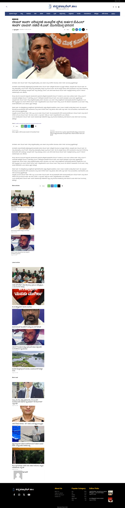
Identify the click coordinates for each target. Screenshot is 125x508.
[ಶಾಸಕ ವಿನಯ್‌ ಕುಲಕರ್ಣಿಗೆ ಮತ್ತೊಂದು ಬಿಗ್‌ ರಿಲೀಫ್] (22, 221)
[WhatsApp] (73, 29)
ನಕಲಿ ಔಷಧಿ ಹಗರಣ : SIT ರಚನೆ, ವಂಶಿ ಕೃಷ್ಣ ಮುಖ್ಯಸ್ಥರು (27, 424)
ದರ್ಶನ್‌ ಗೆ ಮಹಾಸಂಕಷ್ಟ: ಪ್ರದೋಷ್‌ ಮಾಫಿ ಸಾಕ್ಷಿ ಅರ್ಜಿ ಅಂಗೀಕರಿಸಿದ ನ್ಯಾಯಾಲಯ (27, 348)
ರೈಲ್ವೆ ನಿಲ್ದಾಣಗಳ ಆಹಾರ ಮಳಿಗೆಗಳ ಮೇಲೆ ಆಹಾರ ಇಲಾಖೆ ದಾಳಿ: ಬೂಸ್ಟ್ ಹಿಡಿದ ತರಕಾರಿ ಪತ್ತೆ (27, 444)
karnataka (26, 123)
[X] (116, 7)
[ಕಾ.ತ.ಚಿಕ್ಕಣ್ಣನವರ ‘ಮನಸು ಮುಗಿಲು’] (28, 297)
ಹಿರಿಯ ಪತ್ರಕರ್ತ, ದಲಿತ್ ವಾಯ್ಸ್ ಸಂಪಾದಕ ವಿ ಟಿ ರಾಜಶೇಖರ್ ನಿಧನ (25, 132)
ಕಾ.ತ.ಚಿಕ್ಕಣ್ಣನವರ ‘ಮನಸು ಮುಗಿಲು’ (22, 307)
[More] (86, 29)
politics (34, 123)
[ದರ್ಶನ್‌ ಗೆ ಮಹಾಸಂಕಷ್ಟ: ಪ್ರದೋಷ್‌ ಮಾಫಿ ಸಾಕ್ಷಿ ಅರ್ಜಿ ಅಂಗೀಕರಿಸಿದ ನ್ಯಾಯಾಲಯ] (22, 243)
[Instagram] (19, 495)
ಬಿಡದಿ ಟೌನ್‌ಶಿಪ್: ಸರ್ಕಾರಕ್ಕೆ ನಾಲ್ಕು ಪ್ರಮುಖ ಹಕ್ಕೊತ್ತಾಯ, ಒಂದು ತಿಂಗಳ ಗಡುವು (98, 492)
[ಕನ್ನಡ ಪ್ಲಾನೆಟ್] (18, 475)
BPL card (19, 123)
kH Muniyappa (30, 123)
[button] (23, 7)
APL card (15, 123)
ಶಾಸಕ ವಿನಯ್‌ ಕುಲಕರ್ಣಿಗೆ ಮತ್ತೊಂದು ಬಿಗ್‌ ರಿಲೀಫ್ (20, 230)
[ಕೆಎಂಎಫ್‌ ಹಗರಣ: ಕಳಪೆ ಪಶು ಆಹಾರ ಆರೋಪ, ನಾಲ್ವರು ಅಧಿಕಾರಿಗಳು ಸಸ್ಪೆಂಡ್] (28, 456)
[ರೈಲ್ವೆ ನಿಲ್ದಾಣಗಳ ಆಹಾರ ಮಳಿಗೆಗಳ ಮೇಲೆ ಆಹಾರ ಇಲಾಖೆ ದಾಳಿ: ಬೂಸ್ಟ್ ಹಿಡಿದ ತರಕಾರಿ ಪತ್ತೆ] (28, 434)
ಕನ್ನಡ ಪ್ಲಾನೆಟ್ (16, 29)
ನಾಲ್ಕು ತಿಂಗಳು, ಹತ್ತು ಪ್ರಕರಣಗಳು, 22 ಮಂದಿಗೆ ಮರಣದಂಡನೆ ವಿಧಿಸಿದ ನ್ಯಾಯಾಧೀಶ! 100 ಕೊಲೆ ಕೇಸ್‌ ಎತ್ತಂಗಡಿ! (27, 401)
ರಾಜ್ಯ (17, 19)
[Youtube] (119, 7)
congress (22, 123)
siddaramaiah (38, 123)
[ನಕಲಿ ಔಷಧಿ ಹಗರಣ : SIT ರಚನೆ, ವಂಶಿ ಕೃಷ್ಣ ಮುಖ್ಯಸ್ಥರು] (28, 414)
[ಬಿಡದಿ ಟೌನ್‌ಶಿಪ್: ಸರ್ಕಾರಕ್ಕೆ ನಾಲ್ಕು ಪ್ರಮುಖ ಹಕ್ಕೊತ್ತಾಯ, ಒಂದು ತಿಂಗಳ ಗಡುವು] (22, 198)
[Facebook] (113, 7)
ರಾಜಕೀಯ (14, 19)
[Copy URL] (83, 29)
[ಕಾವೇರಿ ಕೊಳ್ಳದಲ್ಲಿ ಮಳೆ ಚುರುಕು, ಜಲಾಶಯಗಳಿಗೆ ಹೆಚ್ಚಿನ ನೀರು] (28, 359)
